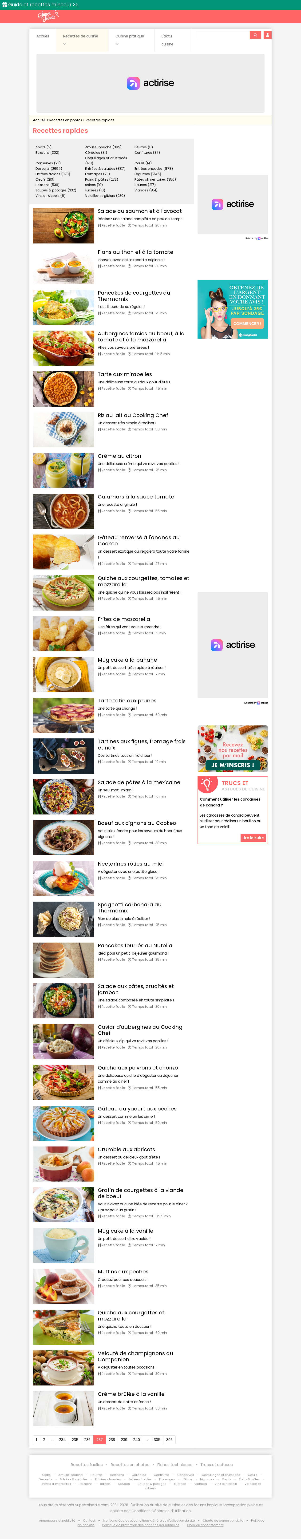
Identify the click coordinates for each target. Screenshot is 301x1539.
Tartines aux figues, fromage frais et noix (142, 744)
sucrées (180, 1484)
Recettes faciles (87, 1464)
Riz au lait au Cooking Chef (133, 415)
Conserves (185, 1475)
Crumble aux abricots (126, 1149)
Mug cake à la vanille (125, 1231)
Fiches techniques (174, 1464)
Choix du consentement (205, 1525)
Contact (89, 1521)
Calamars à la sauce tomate (136, 496)
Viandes (200, 1484)
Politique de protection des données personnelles (140, 1525)
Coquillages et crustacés (221, 1475)
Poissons (85, 1484)
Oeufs (227, 1479)
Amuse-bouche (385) (103, 147)
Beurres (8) (144, 147)
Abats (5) (44, 147)
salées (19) (94, 184)
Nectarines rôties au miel (131, 863)
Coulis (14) (143, 163)
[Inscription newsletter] (233, 748)
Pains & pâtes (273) (101, 179)
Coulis (252, 1475)
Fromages (167, 1479)
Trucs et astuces (216, 1464)
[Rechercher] (255, 35)
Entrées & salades (73, 1479)
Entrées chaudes (108, 1479)
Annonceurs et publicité (57, 1521)
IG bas (187, 1479)
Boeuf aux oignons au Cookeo (137, 823)
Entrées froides (140, 1479)
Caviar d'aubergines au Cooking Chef (140, 1030)
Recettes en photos (66, 120)
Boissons (117, 1475)
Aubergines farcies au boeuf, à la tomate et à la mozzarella (141, 336)
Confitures (162, 1475)
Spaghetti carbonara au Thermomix (130, 907)
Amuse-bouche (70, 1475)
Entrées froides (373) (53, 174)
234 (62, 1439)
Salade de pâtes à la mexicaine (139, 782)
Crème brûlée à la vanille (131, 1394)
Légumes (207, 1479)
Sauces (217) (145, 184)
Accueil (42, 36)
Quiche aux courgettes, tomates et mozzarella (143, 581)
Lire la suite (253, 837)
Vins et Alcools (226, 1484)
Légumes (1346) (148, 174)
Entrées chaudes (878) (154, 168)
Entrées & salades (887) (105, 168)
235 (75, 1439)
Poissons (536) (48, 184)
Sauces (124, 1484)
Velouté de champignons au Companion (135, 1356)
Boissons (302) (47, 152)
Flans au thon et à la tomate (135, 252)
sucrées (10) (95, 190)
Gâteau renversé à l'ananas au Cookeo (139, 540)
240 (136, 1439)
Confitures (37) (147, 152)
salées (105, 1484)
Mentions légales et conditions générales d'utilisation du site (149, 1521)
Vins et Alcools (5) (51, 195)
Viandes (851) (146, 190)
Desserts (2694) (49, 168)
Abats (46, 1475)
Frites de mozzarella (124, 619)
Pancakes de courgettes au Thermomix (134, 296)
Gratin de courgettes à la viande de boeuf (140, 1193)
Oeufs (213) (45, 179)
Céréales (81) (96, 152)
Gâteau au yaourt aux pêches (137, 1108)
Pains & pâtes (249, 1479)
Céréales (139, 1475)
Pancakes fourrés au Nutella (135, 945)
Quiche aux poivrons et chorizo (138, 1067)
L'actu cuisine (168, 40)
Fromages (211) (97, 174)
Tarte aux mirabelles (125, 374)
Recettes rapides (100, 120)
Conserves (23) (48, 163)
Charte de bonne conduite (223, 1521)
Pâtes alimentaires (56, 1484)
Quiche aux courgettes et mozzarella (131, 1315)
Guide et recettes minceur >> (43, 4)
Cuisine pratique (129, 36)
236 (87, 1439)
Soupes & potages (152, 1484)
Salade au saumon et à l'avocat (140, 211)
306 (169, 1439)
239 (124, 1439)
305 (157, 1439)
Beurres (97, 1475)
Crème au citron (119, 456)
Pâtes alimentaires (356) (155, 179)
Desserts (45, 1479)
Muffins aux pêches (123, 1271)
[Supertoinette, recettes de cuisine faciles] (48, 16)
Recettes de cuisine (80, 36)
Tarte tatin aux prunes (127, 700)
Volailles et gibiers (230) (105, 195)
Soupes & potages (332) (56, 190)
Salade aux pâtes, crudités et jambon (136, 989)
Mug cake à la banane (127, 660)
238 (112, 1439)
